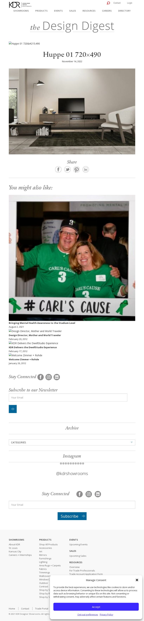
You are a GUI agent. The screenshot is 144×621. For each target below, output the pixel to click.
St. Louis (13, 548)
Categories (18, 442)
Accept (96, 607)
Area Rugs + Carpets (50, 565)
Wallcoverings (46, 576)
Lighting (43, 562)
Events (58, 10)
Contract (43, 586)
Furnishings (45, 558)
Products (41, 10)
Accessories (45, 548)
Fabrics (43, 569)
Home (12, 608)
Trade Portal (41, 608)
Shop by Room (47, 593)
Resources (89, 10)
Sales (72, 10)
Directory (124, 10)
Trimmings (44, 572)
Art (40, 551)
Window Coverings (49, 579)
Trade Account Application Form (86, 574)
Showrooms (21, 10)
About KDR (14, 544)
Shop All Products (48, 544)
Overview (74, 567)
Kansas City (15, 551)
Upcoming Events (78, 544)
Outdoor (43, 583)
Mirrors (43, 555)
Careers (107, 10)
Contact (117, 3)
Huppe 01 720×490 (72, 55)
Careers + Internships (20, 555)
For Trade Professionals (82, 570)
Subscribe (69, 516)
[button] (137, 580)
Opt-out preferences (87, 614)
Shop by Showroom (49, 590)
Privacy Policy (106, 614)
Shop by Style (46, 597)
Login (129, 3)
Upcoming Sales (77, 555)
